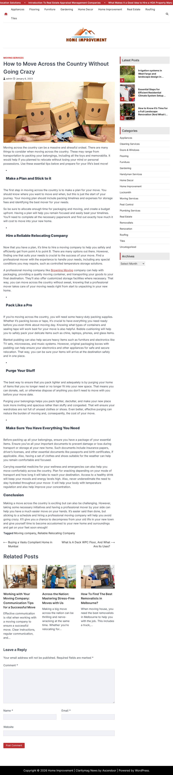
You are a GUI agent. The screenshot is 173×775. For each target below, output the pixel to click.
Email (66, 710)
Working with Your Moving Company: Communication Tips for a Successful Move (19, 600)
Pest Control (126, 204)
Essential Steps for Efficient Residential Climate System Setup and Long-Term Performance (150, 95)
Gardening (66, 9)
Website (8, 727)
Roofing (150, 9)
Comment (10, 665)
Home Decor (85, 9)
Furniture (49, 9)
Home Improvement (110, 9)
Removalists (126, 222)
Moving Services (13, 58)
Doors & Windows (129, 149)
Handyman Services (131, 174)
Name (8, 710)
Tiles (14, 18)
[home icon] (5, 13)
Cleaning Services (130, 143)
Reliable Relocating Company (56, 533)
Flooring (34, 9)
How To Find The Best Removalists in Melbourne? (96, 598)
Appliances (17, 9)
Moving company (25, 533)
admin (9, 78)
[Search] (167, 13)
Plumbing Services (130, 210)
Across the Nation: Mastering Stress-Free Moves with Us (58, 598)
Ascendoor (109, 770)
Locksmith (125, 192)
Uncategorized (128, 246)
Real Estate (133, 9)
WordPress (142, 770)
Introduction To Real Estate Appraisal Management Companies (45, 2)
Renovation (126, 228)
